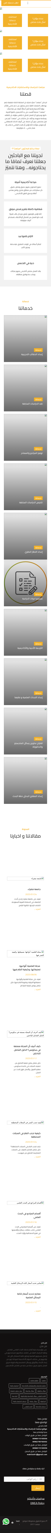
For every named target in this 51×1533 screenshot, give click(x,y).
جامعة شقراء (34, 889)
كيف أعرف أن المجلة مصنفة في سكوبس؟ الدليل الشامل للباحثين (27, 1049)
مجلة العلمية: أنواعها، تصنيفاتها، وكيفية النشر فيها (27, 968)
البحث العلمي (28, 1406)
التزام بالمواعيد (25, 236)
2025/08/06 (31, 974)
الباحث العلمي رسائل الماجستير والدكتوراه (33, 1396)
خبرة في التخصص (25, 263)
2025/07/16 (31, 1222)
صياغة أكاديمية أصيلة (25, 182)
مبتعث (44, 1380)
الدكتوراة (43, 1401)
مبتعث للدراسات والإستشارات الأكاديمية (34, 1385)
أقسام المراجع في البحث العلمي (29, 1215)
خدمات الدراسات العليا (19, 1401)
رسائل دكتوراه (41, 1390)
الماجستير (14, 1396)
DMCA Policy (37, 1503)
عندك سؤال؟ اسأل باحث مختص (38, 20)
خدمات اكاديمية (41, 1406)
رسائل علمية (33, 1401)
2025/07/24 (31, 894)
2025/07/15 (31, 1302)
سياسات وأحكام (35, 1498)
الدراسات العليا (14, 1385)
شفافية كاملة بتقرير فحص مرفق (25, 209)
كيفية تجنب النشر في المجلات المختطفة (27, 1135)
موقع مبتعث (34, 1380)
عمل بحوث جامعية (16, 1390)
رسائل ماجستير (30, 1390)
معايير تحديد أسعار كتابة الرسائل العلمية (29, 1295)
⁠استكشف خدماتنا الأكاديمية (12, 20)
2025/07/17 (31, 1058)
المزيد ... (37, 909)
